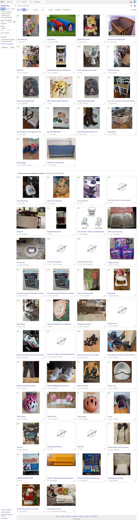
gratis (3, 28)
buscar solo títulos (7, 12)
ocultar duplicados (7, 17)
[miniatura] (21, 9)
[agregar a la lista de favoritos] (18, 42)
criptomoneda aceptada (8, 39)
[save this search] (134, 5)
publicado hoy (5, 15)
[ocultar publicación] (44, 42)
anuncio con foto (6, 13)
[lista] (18, 9)
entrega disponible (7, 41)
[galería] (24, 9)
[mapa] (27, 9)
